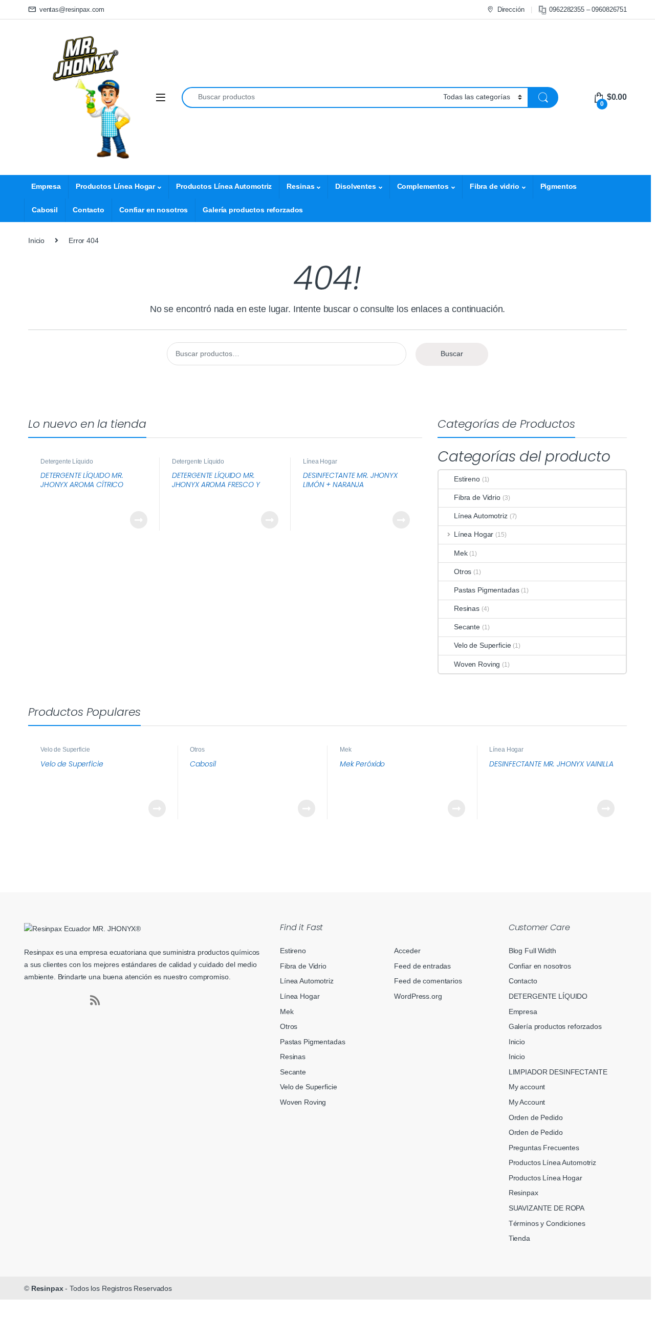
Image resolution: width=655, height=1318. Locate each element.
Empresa (46, 186)
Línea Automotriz (481, 516)
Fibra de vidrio (494, 186)
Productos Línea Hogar (115, 186)
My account (527, 1087)
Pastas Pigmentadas (486, 590)
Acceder (407, 951)
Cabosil (45, 210)
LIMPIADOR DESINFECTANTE (558, 1072)
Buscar (452, 353)
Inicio (36, 240)
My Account (527, 1102)
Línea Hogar (320, 461)
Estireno (467, 479)
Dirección (511, 9)
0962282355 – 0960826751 (588, 9)
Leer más (138, 520)
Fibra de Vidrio (477, 497)
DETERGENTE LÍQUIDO (548, 996)
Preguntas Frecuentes (544, 1148)
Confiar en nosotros (153, 210)
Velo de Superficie (482, 645)
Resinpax (523, 1193)
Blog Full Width (532, 951)
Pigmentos (558, 186)
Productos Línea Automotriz (224, 186)
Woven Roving (477, 664)
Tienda (519, 1238)
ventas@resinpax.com (71, 9)
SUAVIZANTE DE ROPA (546, 1208)
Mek (461, 553)
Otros (462, 571)
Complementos (423, 186)
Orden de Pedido (536, 1117)
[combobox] (310, 97)
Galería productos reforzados (253, 210)
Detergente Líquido (66, 461)
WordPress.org (418, 996)
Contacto (88, 210)
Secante (467, 627)
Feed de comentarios (428, 981)
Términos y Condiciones (547, 1223)
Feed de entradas (422, 966)
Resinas (300, 186)
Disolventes (355, 186)
